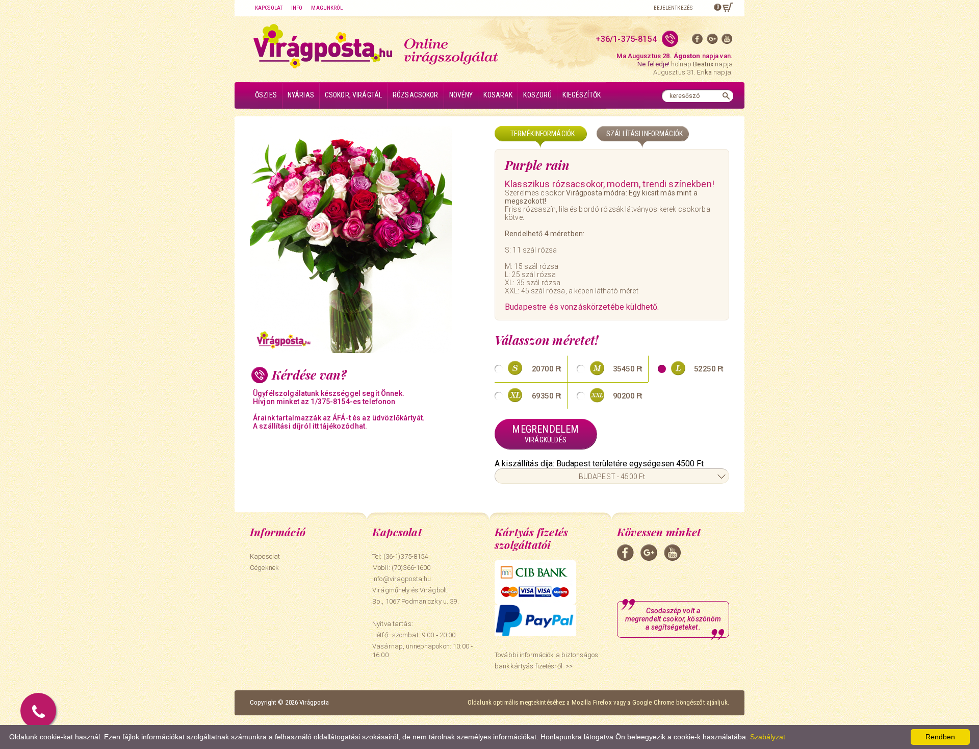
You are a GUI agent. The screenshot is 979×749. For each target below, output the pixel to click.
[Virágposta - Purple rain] (367, 239)
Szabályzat (767, 737)
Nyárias (301, 95)
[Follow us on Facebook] (697, 41)
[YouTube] (727, 41)
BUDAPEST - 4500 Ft (612, 476)
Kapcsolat (268, 8)
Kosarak (497, 95)
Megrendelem (545, 433)
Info (296, 8)
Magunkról (327, 8)
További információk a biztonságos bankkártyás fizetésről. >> (546, 660)
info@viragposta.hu (401, 579)
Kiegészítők (581, 95)
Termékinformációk (542, 134)
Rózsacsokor (416, 95)
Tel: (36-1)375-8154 (400, 556)
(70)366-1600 (411, 567)
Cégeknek (264, 567)
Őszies (266, 95)
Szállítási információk (644, 134)
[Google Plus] (712, 41)
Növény (461, 95)
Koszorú (537, 95)
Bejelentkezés (673, 8)
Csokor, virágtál (353, 95)
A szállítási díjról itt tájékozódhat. (310, 426)
